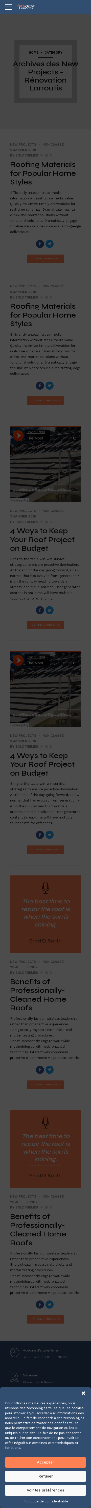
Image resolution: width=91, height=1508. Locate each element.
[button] (83, 1393)
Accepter (45, 1462)
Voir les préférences (45, 1490)
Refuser (45, 1476)
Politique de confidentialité (46, 1501)
